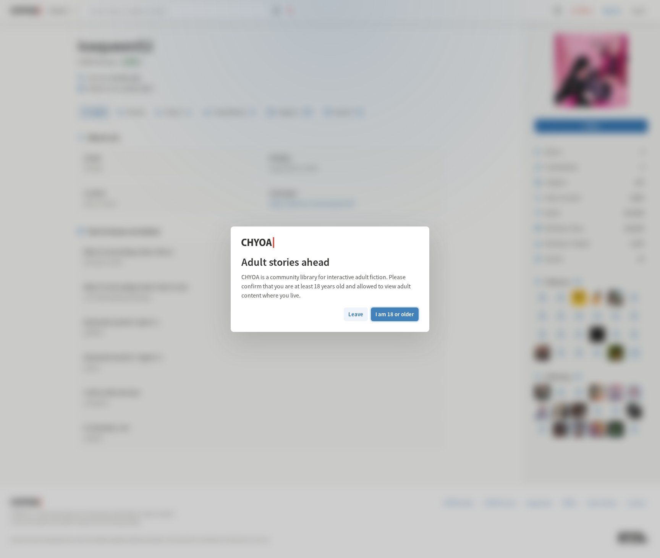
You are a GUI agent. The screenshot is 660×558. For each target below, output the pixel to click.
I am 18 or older (394, 314)
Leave (355, 314)
